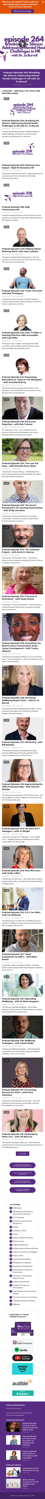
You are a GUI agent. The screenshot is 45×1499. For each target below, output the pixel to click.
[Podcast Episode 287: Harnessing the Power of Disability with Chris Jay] (13, 1440)
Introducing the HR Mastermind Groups (30, 1469)
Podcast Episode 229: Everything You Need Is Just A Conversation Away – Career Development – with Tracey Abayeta (21, 647)
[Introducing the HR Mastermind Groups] (13, 1472)
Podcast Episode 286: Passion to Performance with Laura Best (30, 1454)
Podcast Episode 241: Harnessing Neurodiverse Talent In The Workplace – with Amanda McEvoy (22, 380)
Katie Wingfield (6, 706)
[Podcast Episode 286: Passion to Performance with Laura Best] (13, 1455)
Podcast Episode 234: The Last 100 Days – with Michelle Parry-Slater (20, 464)
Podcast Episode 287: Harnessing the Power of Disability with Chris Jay (29, 1440)
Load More (22, 1153)
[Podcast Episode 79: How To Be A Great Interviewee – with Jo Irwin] (13, 1427)
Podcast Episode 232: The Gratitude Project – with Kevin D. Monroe (21, 550)
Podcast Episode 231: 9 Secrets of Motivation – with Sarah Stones (19, 597)
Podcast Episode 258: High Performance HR (16, 208)
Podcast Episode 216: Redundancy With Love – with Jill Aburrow (20, 1135)
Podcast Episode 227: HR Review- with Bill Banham (22, 743)
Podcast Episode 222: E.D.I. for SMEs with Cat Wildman (21, 913)
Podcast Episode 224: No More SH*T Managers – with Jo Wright (21, 829)
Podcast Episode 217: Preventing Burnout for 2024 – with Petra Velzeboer (19, 1092)
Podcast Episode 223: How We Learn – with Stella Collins (22, 871)
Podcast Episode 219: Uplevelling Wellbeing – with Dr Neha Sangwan (20, 1000)
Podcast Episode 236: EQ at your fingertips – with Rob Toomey (19, 422)
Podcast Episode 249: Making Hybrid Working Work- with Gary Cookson (21, 250)
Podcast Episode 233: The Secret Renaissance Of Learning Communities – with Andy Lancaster (22, 508)
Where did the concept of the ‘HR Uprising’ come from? (30, 1483)
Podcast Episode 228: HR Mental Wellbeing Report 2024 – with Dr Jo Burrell (20, 700)
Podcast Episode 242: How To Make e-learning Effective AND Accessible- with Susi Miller (22, 335)
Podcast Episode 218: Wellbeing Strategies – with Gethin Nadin (18, 1041)
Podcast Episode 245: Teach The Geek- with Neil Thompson (22, 292)
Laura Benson (6, 170)
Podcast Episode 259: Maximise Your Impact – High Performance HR (21, 166)
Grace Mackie (17, 85)
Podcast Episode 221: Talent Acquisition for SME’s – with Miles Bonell (19, 957)
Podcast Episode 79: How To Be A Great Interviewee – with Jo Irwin (30, 1426)
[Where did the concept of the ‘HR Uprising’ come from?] (13, 1483)
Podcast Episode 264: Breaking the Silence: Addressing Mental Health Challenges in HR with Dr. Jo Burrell (21, 77)
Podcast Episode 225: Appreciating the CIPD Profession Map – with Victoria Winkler (22, 787)
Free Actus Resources (13, 1408)
